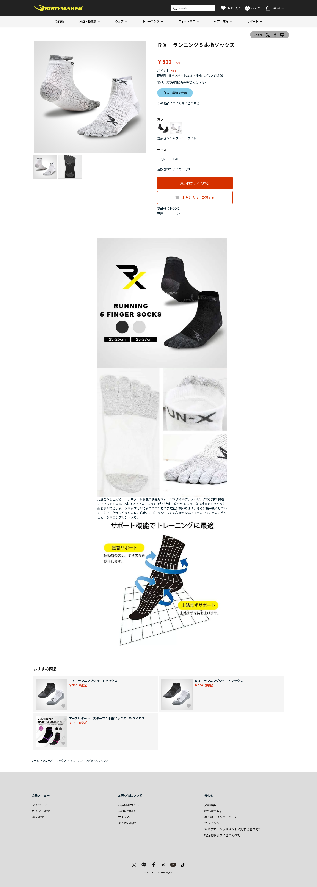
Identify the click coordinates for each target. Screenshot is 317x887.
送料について (127, 811)
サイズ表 (124, 817)
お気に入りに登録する (198, 197)
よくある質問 (127, 823)
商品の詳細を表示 (175, 93)
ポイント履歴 (41, 811)
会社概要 (210, 805)
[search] (174, 8)
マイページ (39, 805)
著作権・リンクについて (220, 817)
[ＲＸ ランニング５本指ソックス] (89, 97)
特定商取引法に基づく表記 (222, 835)
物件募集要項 (213, 811)
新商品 (59, 21)
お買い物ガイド (128, 805)
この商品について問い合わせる (178, 103)
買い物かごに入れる (194, 183)
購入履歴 (38, 817)
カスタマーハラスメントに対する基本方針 (233, 829)
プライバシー (213, 823)
